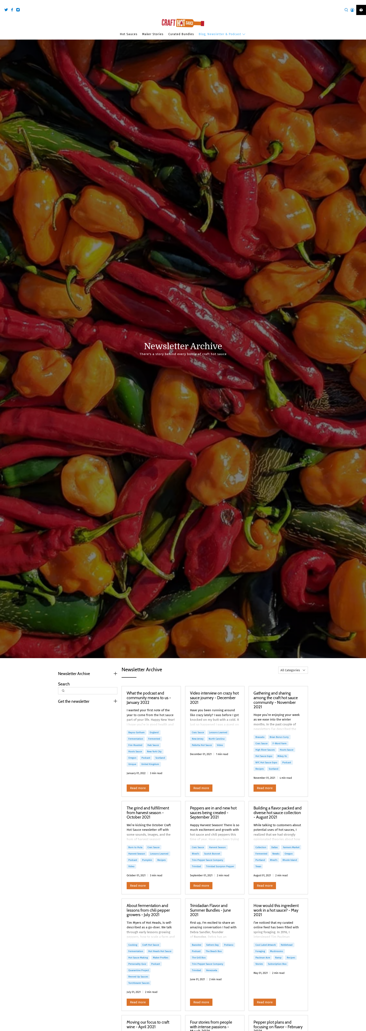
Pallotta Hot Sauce (202, 745)
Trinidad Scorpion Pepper (220, 866)
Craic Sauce (198, 732)
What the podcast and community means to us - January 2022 (149, 698)
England (154, 732)
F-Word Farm (280, 743)
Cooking (132, 944)
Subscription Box (277, 963)
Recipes (259, 768)
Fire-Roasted (135, 745)
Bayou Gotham (136, 732)
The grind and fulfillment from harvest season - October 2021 (148, 812)
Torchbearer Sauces (138, 982)
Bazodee (196, 944)
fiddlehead (287, 944)
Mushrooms (276, 951)
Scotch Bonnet (212, 853)
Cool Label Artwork (265, 944)
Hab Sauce (153, 745)
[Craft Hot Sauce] (183, 23)
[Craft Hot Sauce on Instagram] (19, 10)
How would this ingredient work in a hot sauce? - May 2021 (276, 910)
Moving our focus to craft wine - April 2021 (148, 1024)
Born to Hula (135, 847)
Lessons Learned (218, 732)
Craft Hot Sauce (150, 944)
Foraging (260, 951)
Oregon (132, 757)
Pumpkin (147, 860)
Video (220, 745)
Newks (275, 853)
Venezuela (211, 970)
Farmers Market (291, 847)
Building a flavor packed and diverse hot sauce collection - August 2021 (278, 812)
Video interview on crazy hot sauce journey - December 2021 (214, 698)
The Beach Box (214, 951)
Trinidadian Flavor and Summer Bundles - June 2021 (210, 910)
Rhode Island (290, 860)
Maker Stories (153, 34)
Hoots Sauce (135, 751)
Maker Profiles (160, 957)
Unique (132, 764)
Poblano (228, 944)
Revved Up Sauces (138, 976)
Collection (260, 847)
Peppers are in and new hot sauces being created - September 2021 (213, 812)
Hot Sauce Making (138, 957)
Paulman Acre (262, 957)
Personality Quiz (137, 963)
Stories (259, 963)
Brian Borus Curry (279, 737)
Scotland (160, 757)
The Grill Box (198, 957)
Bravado (260, 737)
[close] (362, 2)
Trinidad (196, 866)
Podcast (145, 757)
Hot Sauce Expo (263, 756)
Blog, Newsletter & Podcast (220, 34)
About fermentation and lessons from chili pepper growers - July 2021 (148, 910)
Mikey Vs (282, 756)
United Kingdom (150, 764)
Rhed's (195, 853)
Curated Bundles (181, 34)
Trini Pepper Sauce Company (207, 860)
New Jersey (198, 738)
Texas (258, 866)
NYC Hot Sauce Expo (266, 762)
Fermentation (135, 738)
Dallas (274, 847)
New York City (154, 751)
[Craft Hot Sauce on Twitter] (7, 10)
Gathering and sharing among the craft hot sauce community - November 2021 (276, 700)
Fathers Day (212, 944)
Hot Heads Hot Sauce (159, 951)
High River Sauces (265, 749)
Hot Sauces (128, 34)
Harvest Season (136, 853)
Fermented (154, 738)
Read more (138, 788)
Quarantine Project (138, 970)
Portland (260, 860)
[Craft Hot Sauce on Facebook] (13, 10)
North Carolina (217, 738)
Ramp (278, 957)
